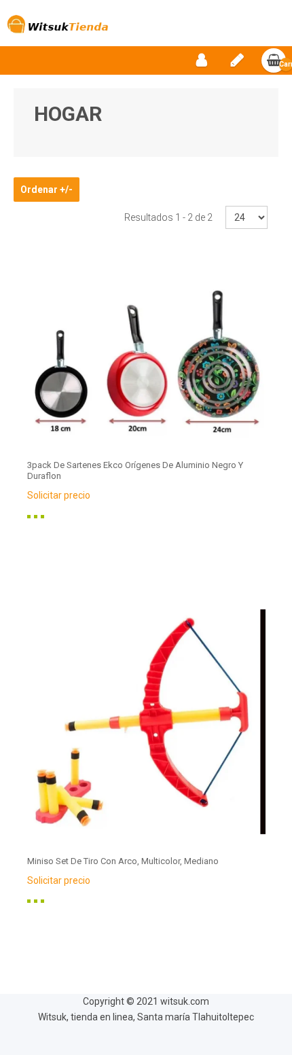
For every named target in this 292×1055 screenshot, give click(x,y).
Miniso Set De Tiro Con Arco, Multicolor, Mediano (123, 861)
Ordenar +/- (46, 189)
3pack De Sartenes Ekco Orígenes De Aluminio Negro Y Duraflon (135, 470)
